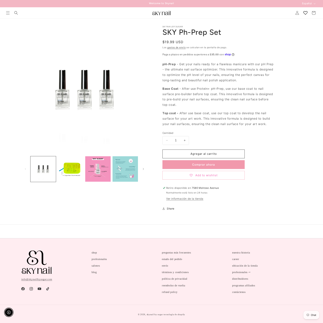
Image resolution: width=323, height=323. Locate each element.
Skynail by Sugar (155, 314)
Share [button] (170, 208)
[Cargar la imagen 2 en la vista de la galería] (70, 169)
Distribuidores (240, 278)
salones (96, 265)
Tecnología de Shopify (174, 314)
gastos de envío (176, 47)
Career (235, 259)
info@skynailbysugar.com (36, 279)
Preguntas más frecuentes (176, 252)
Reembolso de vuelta (173, 285)
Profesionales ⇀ (241, 272)
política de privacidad (174, 278)
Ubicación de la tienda (245, 265)
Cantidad (167, 132)
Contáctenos (239, 292)
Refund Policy (170, 292)
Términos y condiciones (175, 272)
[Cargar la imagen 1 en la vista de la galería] (43, 169)
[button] (8, 13)
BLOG (94, 272)
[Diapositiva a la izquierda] (25, 169)
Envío (165, 265)
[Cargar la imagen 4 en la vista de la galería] (125, 169)
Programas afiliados (243, 285)
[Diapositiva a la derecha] (143, 169)
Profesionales (99, 259)
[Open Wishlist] (305, 13)
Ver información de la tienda (184, 198)
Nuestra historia (241, 252)
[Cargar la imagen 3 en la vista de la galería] (98, 169)
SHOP (94, 252)
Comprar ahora (203, 164)
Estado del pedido (172, 259)
